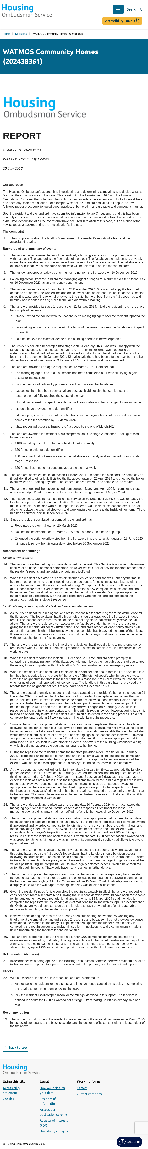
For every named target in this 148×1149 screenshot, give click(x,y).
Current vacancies (89, 1094)
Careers (82, 1088)
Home (6, 33)
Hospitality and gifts (54, 1131)
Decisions (21, 33)
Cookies (8, 1099)
